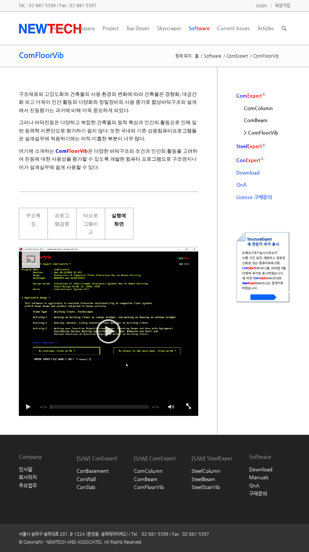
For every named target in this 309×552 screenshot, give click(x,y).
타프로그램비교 (90, 223)
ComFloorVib (51, 55)
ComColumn (258, 108)
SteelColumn (205, 471)
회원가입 (282, 5)
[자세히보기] (249, 313)
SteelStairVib (205, 487)
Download (248, 172)
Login (261, 5)
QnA (241, 184)
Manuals (259, 477)
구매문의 (258, 493)
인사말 (25, 469)
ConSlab (85, 487)
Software (212, 56)
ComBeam (256, 120)
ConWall (86, 479)
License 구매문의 (254, 197)
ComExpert (237, 56)
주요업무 (28, 485)
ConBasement (92, 471)
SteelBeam (203, 479)
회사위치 (28, 477)
